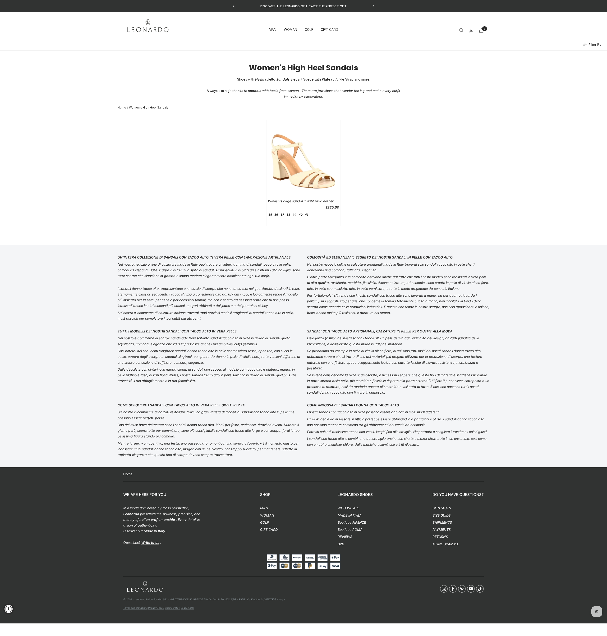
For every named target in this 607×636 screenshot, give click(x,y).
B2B (341, 544)
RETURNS (440, 537)
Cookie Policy (172, 607)
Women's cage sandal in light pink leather (300, 201)
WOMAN (290, 30)
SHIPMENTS (442, 522)
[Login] (471, 30)
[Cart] (481, 30)
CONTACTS (441, 508)
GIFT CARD (329, 30)
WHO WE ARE (348, 508)
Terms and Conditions (135, 607)
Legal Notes (187, 607)
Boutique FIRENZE (352, 522)
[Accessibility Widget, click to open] (8, 609)
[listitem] (444, 589)
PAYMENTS (441, 529)
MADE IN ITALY (350, 515)
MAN (272, 30)
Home (122, 107)
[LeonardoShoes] (145, 586)
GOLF (309, 30)
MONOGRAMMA (445, 544)
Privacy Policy (156, 607)
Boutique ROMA (350, 529)
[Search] (461, 30)
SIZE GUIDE (441, 515)
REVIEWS (345, 537)
